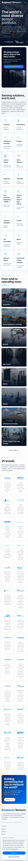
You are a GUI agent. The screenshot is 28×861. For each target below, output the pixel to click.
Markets (4, 829)
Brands (3, 834)
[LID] (22, 42)
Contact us (9, 799)
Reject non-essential (14, 856)
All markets (4, 285)
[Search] (22, 2)
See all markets (13, 450)
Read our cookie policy (12, 849)
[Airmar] (11, 42)
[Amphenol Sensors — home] (11, 2)
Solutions (4, 831)
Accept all (14, 853)
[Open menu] (25, 2)
